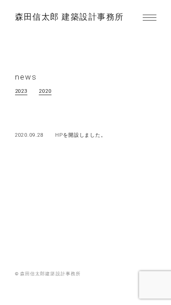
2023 (21, 91)
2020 (45, 91)
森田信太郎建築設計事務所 (69, 17)
